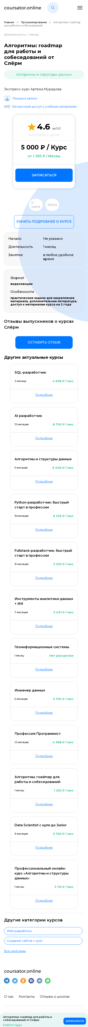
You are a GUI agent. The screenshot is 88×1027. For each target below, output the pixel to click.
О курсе (35, 204)
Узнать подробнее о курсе (44, 221)
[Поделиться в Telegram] (7, 980)
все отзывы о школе (44, 134)
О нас (9, 997)
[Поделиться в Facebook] (31, 980)
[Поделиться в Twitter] (15, 980)
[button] (53, 7)
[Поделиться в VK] (39, 980)
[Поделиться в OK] (23, 980)
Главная (9, 22)
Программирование (34, 22)
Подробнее (44, 395)
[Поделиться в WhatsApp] (48, 980)
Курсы (52, 204)
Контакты (27, 997)
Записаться (44, 175)
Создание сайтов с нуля (24, 941)
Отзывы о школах (55, 997)
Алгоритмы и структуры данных (44, 74)
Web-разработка (19, 931)
